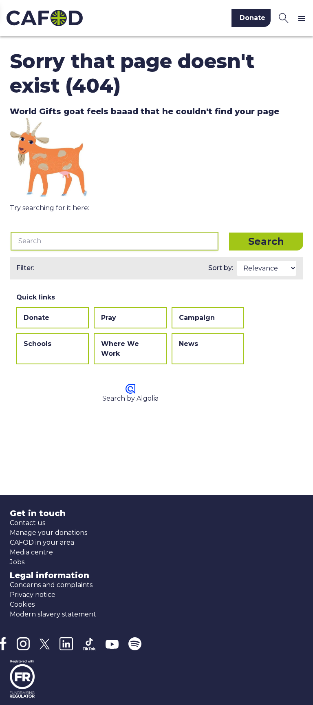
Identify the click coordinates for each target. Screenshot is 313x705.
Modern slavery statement (53, 614)
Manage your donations (48, 533)
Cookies (22, 604)
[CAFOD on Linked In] (66, 644)
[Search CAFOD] (283, 18)
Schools (37, 344)
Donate (36, 317)
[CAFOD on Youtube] (112, 644)
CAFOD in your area (42, 542)
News (188, 344)
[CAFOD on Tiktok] (89, 644)
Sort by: (220, 268)
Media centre (31, 552)
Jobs (17, 562)
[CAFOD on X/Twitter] (45, 644)
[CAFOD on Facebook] (3, 643)
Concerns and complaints (51, 585)
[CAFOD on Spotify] (134, 643)
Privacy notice (32, 595)
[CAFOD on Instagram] (23, 643)
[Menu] (303, 18)
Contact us (27, 523)
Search (266, 241)
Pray (108, 317)
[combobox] (114, 241)
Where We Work (120, 348)
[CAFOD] (76, 18)
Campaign (197, 317)
